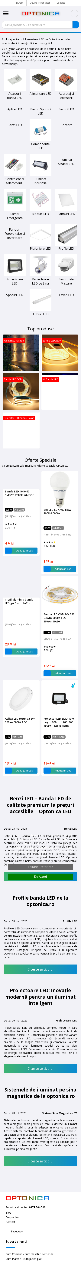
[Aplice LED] (15, 105)
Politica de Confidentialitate (47, 839)
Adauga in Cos (24, 550)
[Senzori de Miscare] (66, 275)
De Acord (40, 877)
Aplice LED (14, 109)
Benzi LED (15, 125)
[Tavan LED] (66, 291)
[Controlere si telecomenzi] (15, 175)
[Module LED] (41, 210)
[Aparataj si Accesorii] (66, 90)
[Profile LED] (66, 244)
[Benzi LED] (15, 121)
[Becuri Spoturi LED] (41, 105)
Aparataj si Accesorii (66, 96)
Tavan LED (66, 295)
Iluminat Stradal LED (66, 181)
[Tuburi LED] (41, 310)
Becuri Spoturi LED (40, 111)
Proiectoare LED (14, 281)
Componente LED (40, 146)
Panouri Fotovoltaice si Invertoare (15, 233)
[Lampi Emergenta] (15, 210)
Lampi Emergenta (15, 216)
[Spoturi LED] (15, 310)
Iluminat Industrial (40, 181)
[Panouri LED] (66, 210)
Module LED (40, 214)
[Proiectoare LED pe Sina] (41, 275)
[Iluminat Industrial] (41, 175)
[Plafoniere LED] (41, 244)
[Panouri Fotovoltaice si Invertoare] (15, 225)
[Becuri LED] (66, 105)
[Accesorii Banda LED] (15, 90)
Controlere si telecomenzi (14, 181)
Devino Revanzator (40, 2)
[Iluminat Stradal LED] (66, 175)
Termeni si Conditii (29, 843)
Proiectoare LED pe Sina (40, 281)
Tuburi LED (40, 314)
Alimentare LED (40, 94)
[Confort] (66, 121)
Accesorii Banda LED (14, 96)
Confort (66, 125)
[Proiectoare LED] (15, 275)
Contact (61, 2)
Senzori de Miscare (66, 281)
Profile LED (66, 248)
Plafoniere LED (40, 248)
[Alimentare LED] (41, 90)
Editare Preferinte (40, 867)
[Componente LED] (41, 140)
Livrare (20, 2)
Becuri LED (66, 109)
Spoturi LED (14, 314)
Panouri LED (66, 214)
